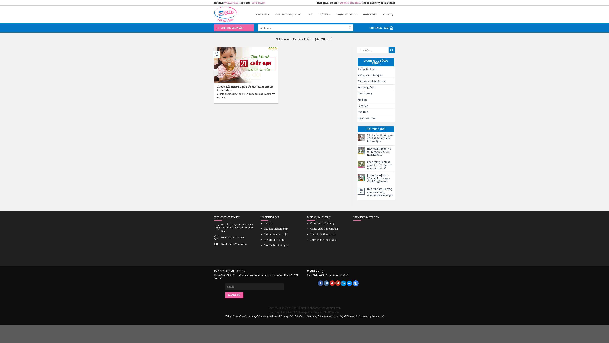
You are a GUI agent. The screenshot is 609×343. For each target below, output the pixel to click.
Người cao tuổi (367, 118)
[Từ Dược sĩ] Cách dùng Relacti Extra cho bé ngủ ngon (378, 178)
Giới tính (363, 112)
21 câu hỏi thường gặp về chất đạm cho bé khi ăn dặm (380, 138)
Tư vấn (324, 14)
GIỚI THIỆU (370, 14)
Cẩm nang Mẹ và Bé (288, 14)
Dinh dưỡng (365, 93)
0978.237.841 (231, 2)
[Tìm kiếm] (350, 28)
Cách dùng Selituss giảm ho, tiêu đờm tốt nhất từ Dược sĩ (380, 165)
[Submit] (392, 50)
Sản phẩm (262, 14)
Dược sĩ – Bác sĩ (346, 14)
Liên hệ (388, 14)
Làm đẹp (363, 106)
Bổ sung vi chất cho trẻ (371, 81)
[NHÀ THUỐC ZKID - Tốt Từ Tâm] (225, 14)
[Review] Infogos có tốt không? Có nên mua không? (379, 151)
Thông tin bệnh (367, 69)
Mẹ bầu (362, 99)
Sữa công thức (366, 87)
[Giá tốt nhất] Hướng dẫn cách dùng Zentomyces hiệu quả (380, 192)
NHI (311, 14)
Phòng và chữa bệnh (370, 75)
